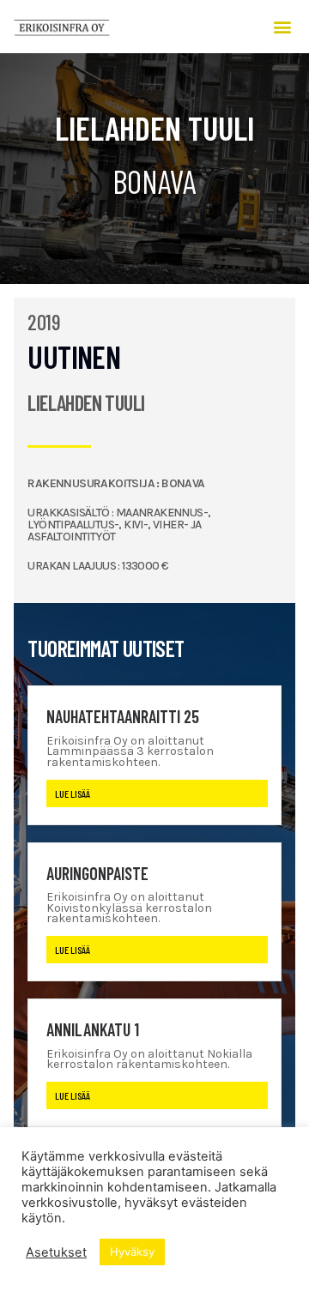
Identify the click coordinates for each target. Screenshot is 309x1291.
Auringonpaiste (97, 873)
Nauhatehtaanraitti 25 (122, 716)
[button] (283, 26)
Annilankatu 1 (92, 1029)
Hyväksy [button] (132, 1251)
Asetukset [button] (56, 1252)
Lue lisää (72, 793)
